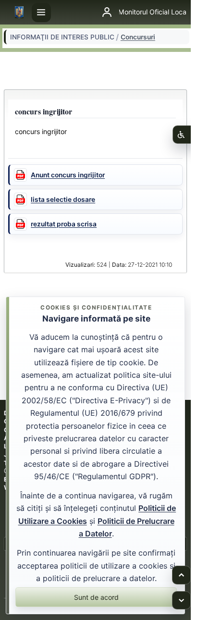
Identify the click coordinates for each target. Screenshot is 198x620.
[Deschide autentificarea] (107, 12)
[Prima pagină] (19, 12)
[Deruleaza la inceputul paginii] (181, 575)
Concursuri (138, 37)
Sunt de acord (96, 597)
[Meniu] (41, 12)
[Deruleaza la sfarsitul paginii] (181, 600)
